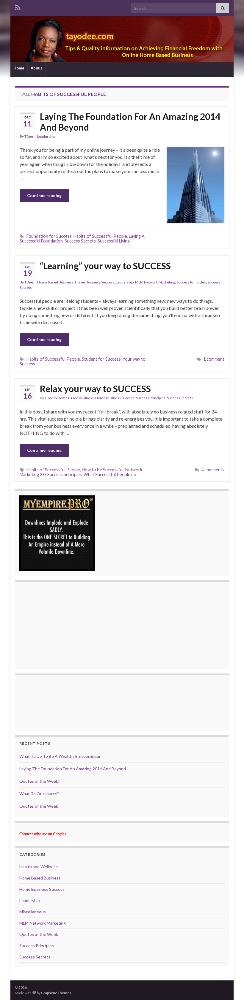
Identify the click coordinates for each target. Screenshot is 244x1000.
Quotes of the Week (38, 806)
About (36, 68)
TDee (28, 136)
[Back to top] (230, 986)
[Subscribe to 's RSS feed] (18, 6)
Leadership (46, 136)
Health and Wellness (38, 866)
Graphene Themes (56, 993)
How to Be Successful (102, 469)
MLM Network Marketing (155, 282)
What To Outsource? (39, 793)
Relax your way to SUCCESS (95, 388)
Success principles (64, 474)
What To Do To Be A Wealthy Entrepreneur (60, 756)
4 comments (212, 469)
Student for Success (101, 359)
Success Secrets (80, 240)
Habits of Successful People (100, 236)
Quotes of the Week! (39, 781)
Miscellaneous (32, 911)
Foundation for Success (49, 236)
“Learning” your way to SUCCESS (105, 265)
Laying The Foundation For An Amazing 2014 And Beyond (130, 121)
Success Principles (191, 282)
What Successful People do (110, 474)
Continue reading (44, 195)
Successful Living (114, 240)
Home (18, 68)
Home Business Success (94, 282)
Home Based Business (55, 282)
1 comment (213, 359)
